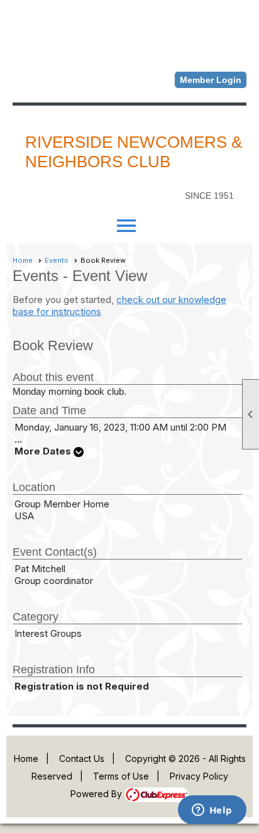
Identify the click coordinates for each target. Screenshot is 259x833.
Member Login (210, 80)
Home (23, 260)
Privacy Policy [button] (199, 776)
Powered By (97, 793)
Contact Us (81, 758)
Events (57, 260)
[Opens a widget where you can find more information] (211, 811)
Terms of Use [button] (121, 776)
